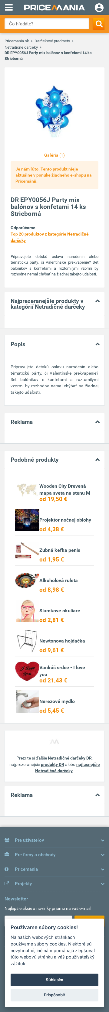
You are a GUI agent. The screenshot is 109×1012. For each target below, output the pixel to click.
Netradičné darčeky (21, 47)
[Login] (99, 8)
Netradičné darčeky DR (70, 758)
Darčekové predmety (52, 41)
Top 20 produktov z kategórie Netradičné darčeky (50, 237)
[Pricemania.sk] (54, 7)
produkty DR (52, 764)
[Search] (98, 24)
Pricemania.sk (17, 41)
